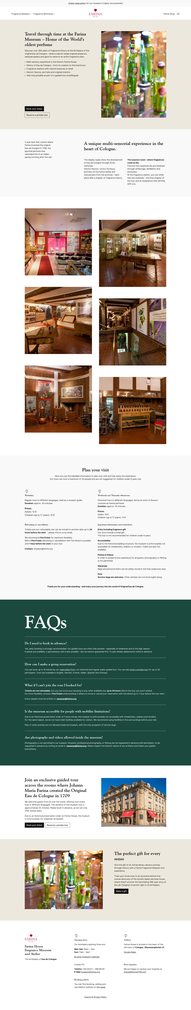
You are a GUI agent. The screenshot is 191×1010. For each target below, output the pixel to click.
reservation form (67, 669)
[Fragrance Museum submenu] (30, 13)
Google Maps (130, 952)
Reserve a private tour (37, 115)
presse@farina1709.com (135, 972)
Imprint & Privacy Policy (95, 997)
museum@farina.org (66, 699)
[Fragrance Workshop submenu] (54, 13)
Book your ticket (34, 109)
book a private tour (139, 669)
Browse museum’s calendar (87, 957)
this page (101, 987)
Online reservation (77, 3)
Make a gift (121, 891)
